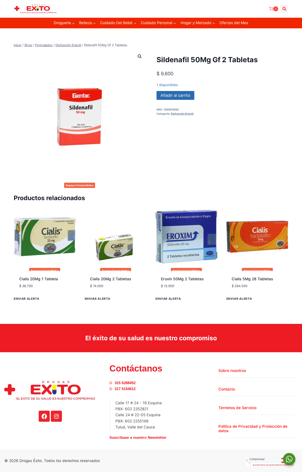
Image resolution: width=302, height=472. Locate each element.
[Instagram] (56, 416)
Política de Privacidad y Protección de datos (252, 428)
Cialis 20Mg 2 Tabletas (110, 279)
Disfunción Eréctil (182, 113)
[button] (140, 56)
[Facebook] (44, 416)
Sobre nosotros (232, 370)
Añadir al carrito (175, 95)
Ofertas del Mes (234, 23)
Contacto (226, 389)
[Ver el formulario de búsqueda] (284, 9)
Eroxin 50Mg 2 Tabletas (182, 279)
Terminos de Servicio (237, 408)
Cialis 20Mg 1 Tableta (38, 279)
